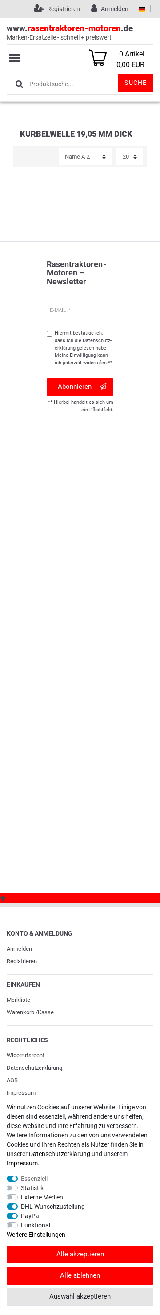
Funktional (35, 1225)
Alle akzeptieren (80, 1254)
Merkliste (18, 999)
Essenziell (34, 1178)
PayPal (30, 1215)
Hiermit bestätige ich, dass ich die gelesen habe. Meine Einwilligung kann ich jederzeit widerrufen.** (83, 348)
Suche (135, 82)
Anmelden (19, 948)
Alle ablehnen (80, 1275)
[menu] (14, 57)
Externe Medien (42, 1197)
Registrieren (22, 961)
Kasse (46, 1012)
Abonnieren (75, 387)
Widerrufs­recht (25, 1055)
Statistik (32, 1187)
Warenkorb (20, 1012)
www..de (70, 32)
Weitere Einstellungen (36, 1234)
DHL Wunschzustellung (53, 1206)
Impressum (21, 1092)
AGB (12, 1080)
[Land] (142, 8)
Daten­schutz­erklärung (34, 1067)
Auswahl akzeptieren (80, 1296)
